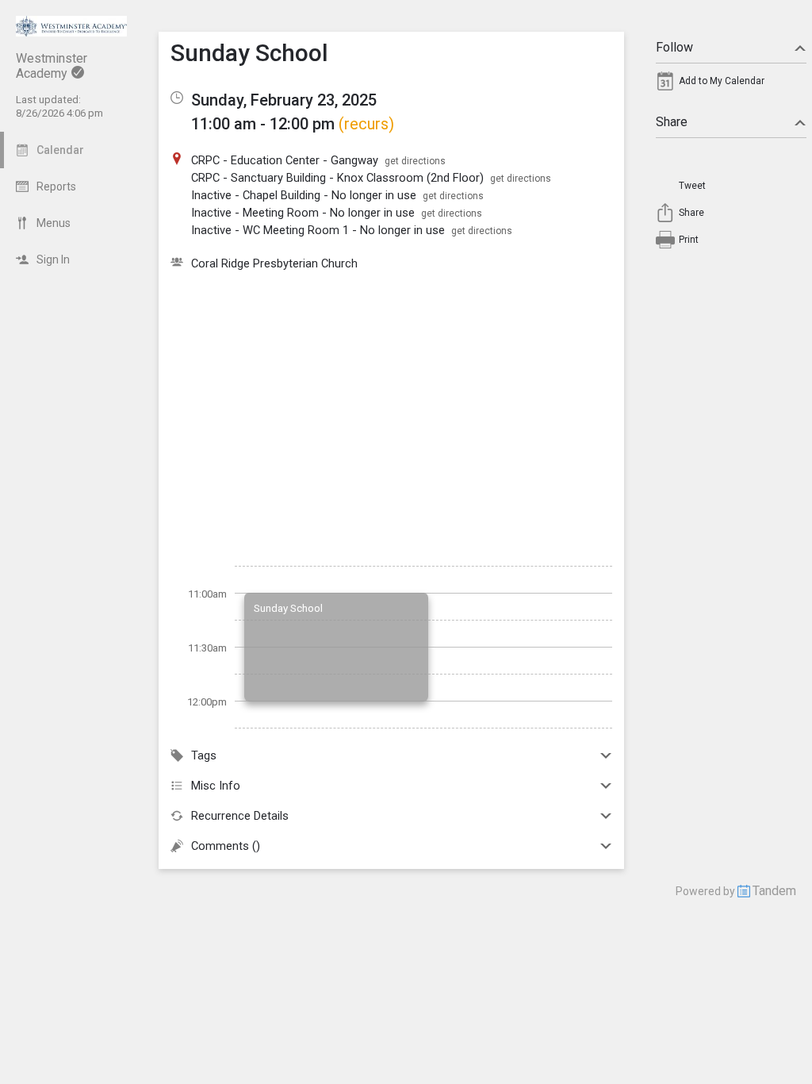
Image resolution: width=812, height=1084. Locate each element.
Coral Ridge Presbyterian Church (274, 263)
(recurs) (366, 123)
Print (689, 239)
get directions (415, 161)
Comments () (225, 846)
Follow (674, 47)
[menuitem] (731, 84)
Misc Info (215, 785)
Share (672, 121)
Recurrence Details (240, 816)
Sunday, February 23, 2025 (284, 100)
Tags (203, 755)
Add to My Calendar (721, 80)
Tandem (774, 890)
